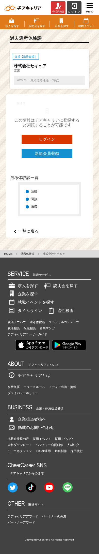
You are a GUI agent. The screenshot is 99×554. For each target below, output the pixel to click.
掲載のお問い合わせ (36, 427)
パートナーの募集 (54, 516)
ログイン (47, 139)
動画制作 (61, 451)
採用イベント (42, 439)
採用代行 (77, 451)
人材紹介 (73, 445)
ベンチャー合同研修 (49, 445)
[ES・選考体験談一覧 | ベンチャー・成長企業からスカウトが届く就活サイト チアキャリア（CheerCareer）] (22, 7)
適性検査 (65, 310)
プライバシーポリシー (23, 393)
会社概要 (14, 387)
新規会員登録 (47, 153)
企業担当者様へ (32, 419)
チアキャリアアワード (23, 516)
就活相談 (14, 328)
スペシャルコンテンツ (64, 322)
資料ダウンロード (20, 445)
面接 (34, 191)
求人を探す (28, 285)
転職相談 (30, 328)
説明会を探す (65, 285)
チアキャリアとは (34, 375)
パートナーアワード (21, 522)
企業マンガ (47, 328)
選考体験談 (28, 253)
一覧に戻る (28, 231)
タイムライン (30, 310)
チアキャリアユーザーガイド (27, 334)
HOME (8, 253)
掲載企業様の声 (18, 439)
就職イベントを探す (36, 302)
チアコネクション (20, 451)
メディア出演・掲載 (62, 387)
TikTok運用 (43, 451)
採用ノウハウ (64, 439)
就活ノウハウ (17, 322)
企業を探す (28, 294)
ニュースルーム (34, 387)
